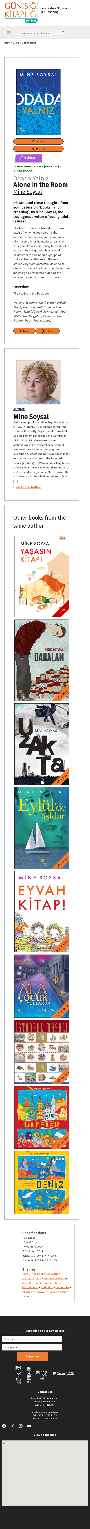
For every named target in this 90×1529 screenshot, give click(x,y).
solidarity (28, 1278)
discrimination (59, 1292)
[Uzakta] (41, 744)
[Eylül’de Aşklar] (41, 828)
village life (28, 1292)
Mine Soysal (27, 192)
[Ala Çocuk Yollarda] (41, 986)
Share (25, 330)
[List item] (4, 1426)
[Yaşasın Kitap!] (41, 576)
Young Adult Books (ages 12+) (36, 166)
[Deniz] (41, 1182)
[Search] (63, 32)
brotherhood (30, 1287)
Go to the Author (28, 487)
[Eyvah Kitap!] (41, 911)
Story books (23, 170)
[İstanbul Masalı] (41, 1052)
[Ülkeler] (41, 1117)
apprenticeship (49, 1283)
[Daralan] (41, 660)
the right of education (46, 1274)
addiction (47, 1287)
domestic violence (55, 1278)
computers (62, 1287)
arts (38, 1278)
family (26, 1274)
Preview (40, 148)
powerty (42, 1292)
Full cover (39, 141)
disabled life (30, 1283)
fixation (27, 1296)
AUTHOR (19, 409)
